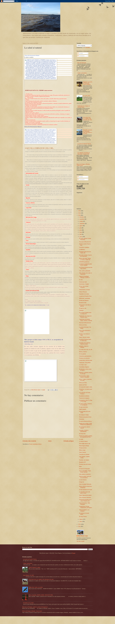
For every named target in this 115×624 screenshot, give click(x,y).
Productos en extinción (84, 358)
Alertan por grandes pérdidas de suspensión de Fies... (85, 436)
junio (80, 230)
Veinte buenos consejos (84, 289)
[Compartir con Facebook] (55, 390)
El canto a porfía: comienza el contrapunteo (85, 404)
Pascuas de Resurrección (85, 241)
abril (80, 234)
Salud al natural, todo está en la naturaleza (85, 477)
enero (80, 521)
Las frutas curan (83, 364)
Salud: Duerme (82, 452)
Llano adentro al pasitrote (85, 474)
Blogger (73, 553)
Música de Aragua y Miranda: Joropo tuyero (32, 611)
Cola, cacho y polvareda (84, 270)
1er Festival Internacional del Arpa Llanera (85, 268)
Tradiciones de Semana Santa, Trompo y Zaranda (85, 320)
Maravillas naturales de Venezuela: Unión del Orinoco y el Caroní (87, 131)
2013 (79, 215)
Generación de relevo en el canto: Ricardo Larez (85, 500)
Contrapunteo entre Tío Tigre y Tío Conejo (85, 401)
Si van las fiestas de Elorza (85, 421)
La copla (81, 439)
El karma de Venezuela (84, 468)
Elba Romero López (83, 535)
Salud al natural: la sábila (34, 567)
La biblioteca (82, 249)
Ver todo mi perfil (80, 541)
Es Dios (81, 279)
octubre (81, 221)
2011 (79, 526)
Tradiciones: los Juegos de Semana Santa (83, 106)
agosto (81, 225)
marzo (81, 236)
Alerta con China (83, 325)
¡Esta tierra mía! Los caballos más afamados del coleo (87, 118)
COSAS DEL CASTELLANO (85, 360)
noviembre (81, 219)
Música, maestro (83, 351)
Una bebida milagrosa (84, 367)
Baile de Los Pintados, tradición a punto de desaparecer (35, 607)
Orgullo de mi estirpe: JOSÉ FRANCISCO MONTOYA (85, 424)
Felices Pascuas (83, 291)
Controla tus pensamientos (85, 356)
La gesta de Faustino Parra (85, 296)
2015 (79, 210)
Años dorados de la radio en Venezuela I (85, 273)
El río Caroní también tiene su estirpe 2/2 (85, 313)
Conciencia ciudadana (84, 247)
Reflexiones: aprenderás (84, 298)
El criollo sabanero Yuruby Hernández (85, 239)
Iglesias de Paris (83, 384)
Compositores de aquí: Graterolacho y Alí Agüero (85, 507)
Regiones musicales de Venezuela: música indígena (87, 83)
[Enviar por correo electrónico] (51, 390)
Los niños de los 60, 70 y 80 (85, 349)
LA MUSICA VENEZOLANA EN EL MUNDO (85, 264)
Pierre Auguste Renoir (84, 445)
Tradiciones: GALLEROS (85, 362)
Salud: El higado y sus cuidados (84, 510)
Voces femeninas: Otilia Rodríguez (84, 503)
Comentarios (81, 55)
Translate (87, 47)
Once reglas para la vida (84, 443)
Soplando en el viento (84, 294)
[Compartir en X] (54, 390)
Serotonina (81, 419)
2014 (79, 213)
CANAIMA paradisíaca (84, 261)
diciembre (81, 217)
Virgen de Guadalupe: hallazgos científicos (84, 277)
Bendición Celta (82, 302)
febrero (81, 519)
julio (80, 227)
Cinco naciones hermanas (85, 497)
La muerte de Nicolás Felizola (84, 143)
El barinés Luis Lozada (28, 602)
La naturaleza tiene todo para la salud (84, 492)
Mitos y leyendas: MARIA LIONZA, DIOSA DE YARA (41, 595)
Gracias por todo (83, 282)
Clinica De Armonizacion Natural (32, 55)
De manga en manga (84, 414)
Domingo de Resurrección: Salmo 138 (85, 252)
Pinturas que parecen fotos (85, 417)
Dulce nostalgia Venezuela (85, 484)
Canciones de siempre (84, 454)
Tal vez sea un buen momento (83, 287)
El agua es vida (82, 308)
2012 (79, 524)
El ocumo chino (86, 95)
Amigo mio (81, 482)
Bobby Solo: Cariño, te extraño (36, 587)
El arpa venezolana (83, 407)
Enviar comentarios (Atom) (35, 444)
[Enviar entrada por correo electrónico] (48, 389)
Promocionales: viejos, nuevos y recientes (84, 376)
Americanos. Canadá (84, 284)
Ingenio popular (82, 409)
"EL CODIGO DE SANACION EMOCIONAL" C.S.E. (37, 305)
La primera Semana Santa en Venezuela (85, 340)
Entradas (80, 53)
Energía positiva (83, 447)
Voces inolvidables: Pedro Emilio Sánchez (85, 471)
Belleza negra (82, 450)
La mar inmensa (82, 479)
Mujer (80, 466)
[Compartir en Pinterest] (57, 390)
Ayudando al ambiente (84, 396)
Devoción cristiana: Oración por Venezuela (85, 255)
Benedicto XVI (82, 462)
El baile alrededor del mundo (85, 489)
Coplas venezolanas (82, 73)
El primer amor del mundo (85, 464)
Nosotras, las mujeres (84, 460)
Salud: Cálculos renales (84, 337)
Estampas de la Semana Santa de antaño (84, 343)
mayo (80, 232)
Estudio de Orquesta (83, 300)
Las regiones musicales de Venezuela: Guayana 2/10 (83, 153)
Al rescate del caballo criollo (85, 387)
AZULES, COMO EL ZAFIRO (83, 347)
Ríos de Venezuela (81, 62)
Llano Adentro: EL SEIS (28, 575)
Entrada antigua (69, 441)
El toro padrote (82, 354)
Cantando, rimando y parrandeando (84, 431)
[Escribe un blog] (52, 390)
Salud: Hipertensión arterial (85, 495)
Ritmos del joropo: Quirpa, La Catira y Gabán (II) (85, 259)
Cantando (81, 310)
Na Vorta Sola (82, 433)
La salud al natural (83, 441)
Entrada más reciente (29, 441)
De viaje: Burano (83, 516)
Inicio (49, 441)
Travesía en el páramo (84, 398)
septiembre (82, 223)
